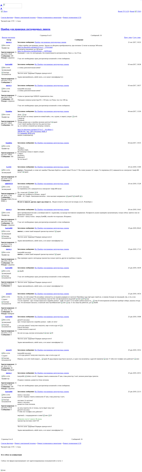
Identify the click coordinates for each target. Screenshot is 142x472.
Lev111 (8, 167)
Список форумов (7, 17)
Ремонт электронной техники (25, 17)
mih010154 (9, 183)
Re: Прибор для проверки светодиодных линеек (52, 64)
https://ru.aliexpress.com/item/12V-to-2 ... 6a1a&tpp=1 (35, 129)
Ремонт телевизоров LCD (72, 17)
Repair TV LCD (123, 11)
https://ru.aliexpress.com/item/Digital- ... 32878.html (35, 51)
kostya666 (8, 64)
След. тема (137, 37)
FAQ (139, 11)
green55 (9, 294)
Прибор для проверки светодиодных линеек (25, 29)
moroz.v (9, 42)
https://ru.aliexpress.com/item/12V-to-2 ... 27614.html (35, 47)
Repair (132, 11)
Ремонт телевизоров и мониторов (49, 17)
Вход (5, 11)
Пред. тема (128, 37)
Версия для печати (8, 37)
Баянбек (9, 111)
